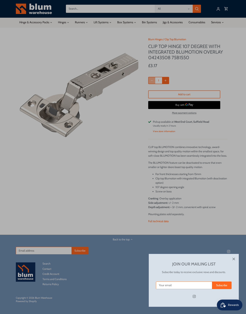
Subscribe (221, 285)
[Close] (234, 259)
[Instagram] (194, 296)
